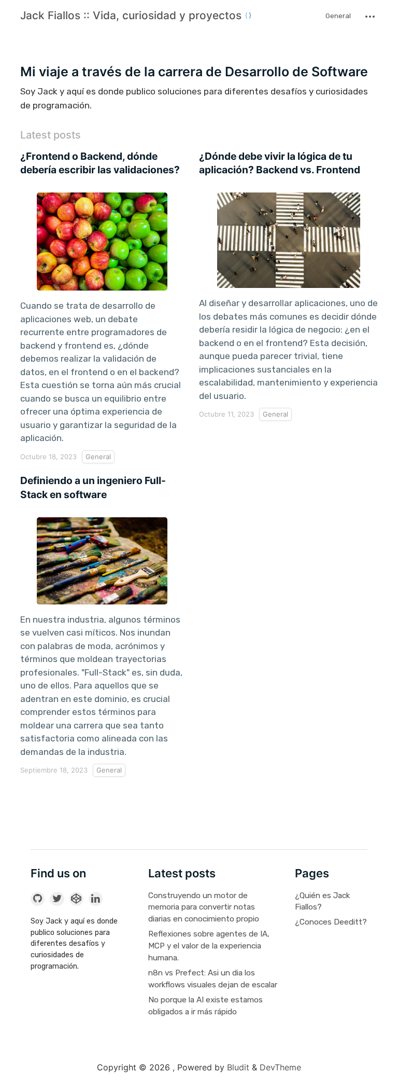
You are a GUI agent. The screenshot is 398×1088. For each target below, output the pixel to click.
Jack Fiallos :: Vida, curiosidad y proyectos (132, 15)
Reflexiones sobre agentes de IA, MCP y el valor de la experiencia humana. (208, 945)
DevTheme (280, 1067)
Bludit (238, 1067)
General (338, 16)
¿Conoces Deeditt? (331, 922)
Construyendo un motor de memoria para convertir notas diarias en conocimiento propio (203, 907)
